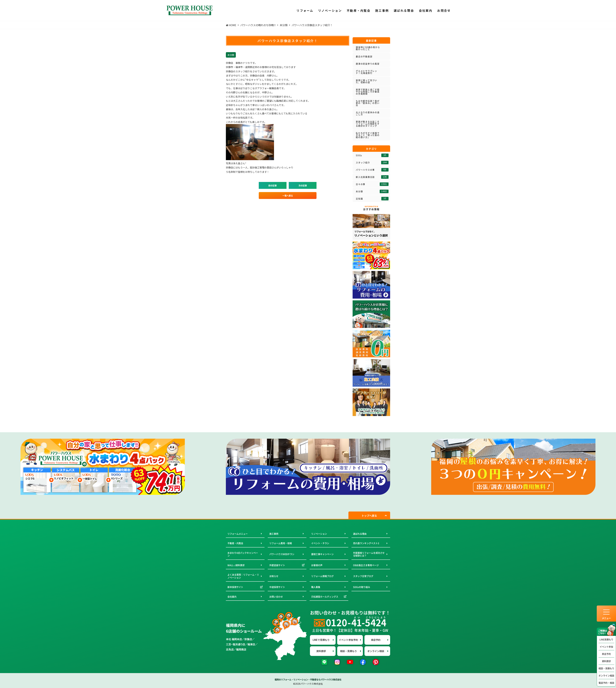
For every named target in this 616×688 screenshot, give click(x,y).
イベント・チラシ (320, 543)
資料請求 (606, 661)
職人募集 (315, 587)
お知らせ (273, 576)
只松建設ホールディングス (324, 596)
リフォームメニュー (237, 533)
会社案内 (231, 596)
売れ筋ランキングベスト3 (366, 543)
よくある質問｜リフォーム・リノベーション (243, 576)
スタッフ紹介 (371, 162)
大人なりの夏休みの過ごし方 (368, 113)
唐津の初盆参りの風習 (368, 63)
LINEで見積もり (321, 639)
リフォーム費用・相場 (280, 543)
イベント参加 (606, 646)
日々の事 (371, 184)
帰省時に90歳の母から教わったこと (368, 48)
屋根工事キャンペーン (322, 554)
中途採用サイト (277, 587)
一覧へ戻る (287, 195)
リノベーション (319, 533)
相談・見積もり (606, 668)
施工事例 (273, 533)
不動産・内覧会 (235, 543)
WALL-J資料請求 (236, 565)
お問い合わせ (276, 596)
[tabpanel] (102, 467)
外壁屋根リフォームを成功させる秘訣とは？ (369, 554)
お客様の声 (316, 565)
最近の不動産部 (364, 56)
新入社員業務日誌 (371, 177)
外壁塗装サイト (277, 565)
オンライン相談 (606, 675)
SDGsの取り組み (361, 587)
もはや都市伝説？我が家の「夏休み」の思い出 (368, 103)
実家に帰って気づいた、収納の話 (366, 81)
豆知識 (371, 198)
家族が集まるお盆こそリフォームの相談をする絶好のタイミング (368, 123)
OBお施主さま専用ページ (366, 565)
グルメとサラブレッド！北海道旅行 (366, 71)
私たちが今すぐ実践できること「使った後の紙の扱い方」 (368, 135)
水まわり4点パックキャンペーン (242, 554)
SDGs (371, 155)
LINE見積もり (606, 639)
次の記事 (303, 185)
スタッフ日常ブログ (363, 576)
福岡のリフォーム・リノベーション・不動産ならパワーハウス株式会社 (308, 679)
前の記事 (272, 185)
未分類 (371, 191)
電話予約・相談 (606, 682)
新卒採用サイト (235, 587)
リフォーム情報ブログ (322, 576)
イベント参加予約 (348, 639)
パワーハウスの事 (371, 169)
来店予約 (606, 653)
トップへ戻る (369, 515)
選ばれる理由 (360, 533)
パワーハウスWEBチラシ (281, 554)
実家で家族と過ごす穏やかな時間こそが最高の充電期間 (368, 91)
